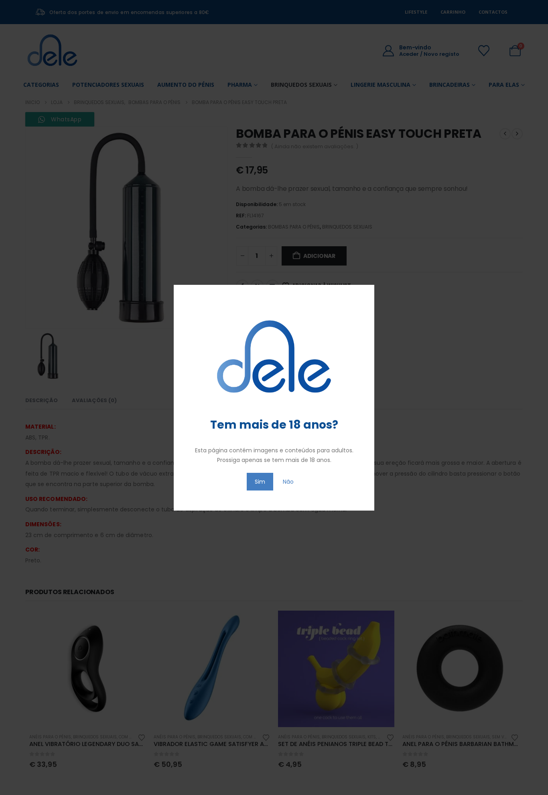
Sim (260, 482)
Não (288, 482)
